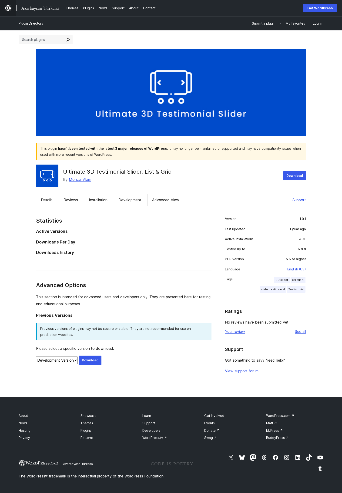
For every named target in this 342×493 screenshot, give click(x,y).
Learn (146, 416)
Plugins (85, 430)
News (23, 423)
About (23, 416)
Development (129, 200)
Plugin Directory (31, 23)
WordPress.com (280, 416)
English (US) (296, 269)
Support (299, 200)
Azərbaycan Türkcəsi (78, 464)
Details (47, 200)
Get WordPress (320, 8)
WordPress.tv (154, 438)
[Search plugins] (68, 39)
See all (300, 331)
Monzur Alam (80, 179)
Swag (210, 438)
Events (209, 423)
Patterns (87, 438)
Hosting (24, 430)
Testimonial (296, 289)
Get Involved (214, 416)
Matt (271, 423)
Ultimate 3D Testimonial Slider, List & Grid (117, 171)
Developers (151, 430)
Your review (235, 331)
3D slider (282, 280)
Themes (86, 423)
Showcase (88, 416)
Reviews (71, 200)
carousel (298, 280)
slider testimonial (273, 289)
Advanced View (165, 200)
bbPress (274, 430)
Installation (98, 200)
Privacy (24, 438)
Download (294, 176)
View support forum (241, 371)
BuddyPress (277, 438)
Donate (212, 430)
